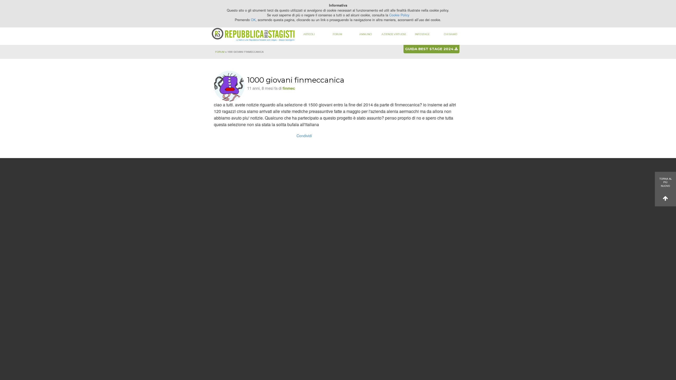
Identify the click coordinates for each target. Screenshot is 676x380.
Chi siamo (450, 34)
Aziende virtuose (394, 34)
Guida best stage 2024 (429, 49)
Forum (337, 34)
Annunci (365, 34)
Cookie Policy (399, 15)
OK (253, 19)
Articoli (309, 34)
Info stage (422, 34)
